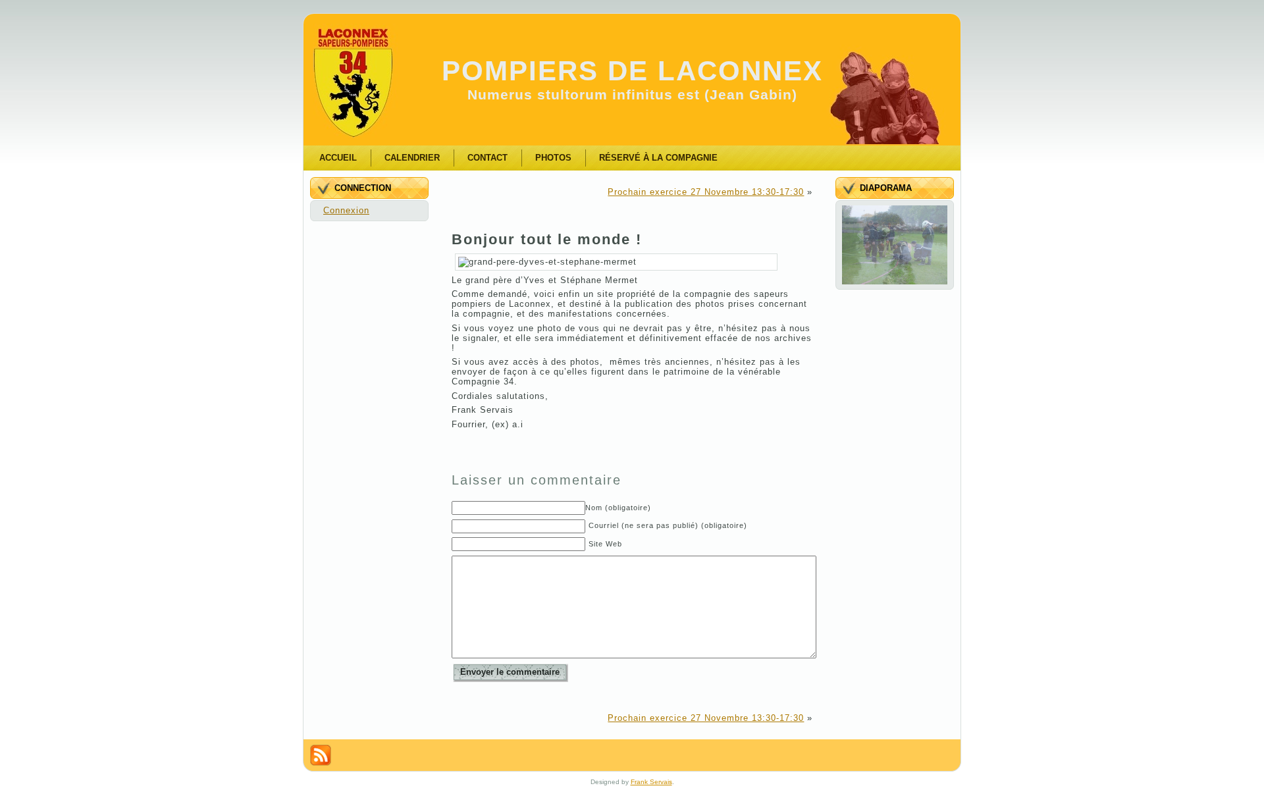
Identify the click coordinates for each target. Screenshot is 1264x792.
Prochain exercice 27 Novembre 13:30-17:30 (706, 192)
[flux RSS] (320, 755)
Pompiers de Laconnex (632, 70)
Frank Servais (651, 781)
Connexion (346, 210)
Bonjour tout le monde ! (547, 239)
